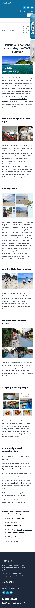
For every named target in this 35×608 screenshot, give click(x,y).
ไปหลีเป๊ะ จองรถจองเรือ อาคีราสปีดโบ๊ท (14, 603)
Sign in (30, 15)
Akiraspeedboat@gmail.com (10, 588)
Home (4, 30)
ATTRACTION (14, 30)
